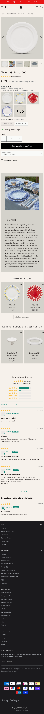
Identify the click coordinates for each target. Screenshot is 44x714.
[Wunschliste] (37, 7)
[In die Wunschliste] (20, 285)
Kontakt (3, 554)
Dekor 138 (12, 307)
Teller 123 (21, 14)
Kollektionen (5, 541)
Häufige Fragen (6, 557)
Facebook (4, 635)
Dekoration (4, 535)
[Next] (41, 38)
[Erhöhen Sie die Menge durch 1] (19, 139)
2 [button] (21, 491)
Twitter (3, 644)
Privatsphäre (5, 567)
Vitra (2, 622)
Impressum (4, 583)
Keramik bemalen (6, 602)
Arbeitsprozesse (6, 606)
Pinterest (4, 641)
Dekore (3, 544)
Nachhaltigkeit (5, 615)
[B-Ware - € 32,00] (22, 126)
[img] (5, 410)
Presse (3, 619)
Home (3, 14)
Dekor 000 (12, 358)
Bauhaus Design (6, 612)
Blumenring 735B (34, 353)
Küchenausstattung (7, 531)
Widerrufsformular (7, 564)
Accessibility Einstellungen (9, 577)
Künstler (4, 609)
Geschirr (3, 528)
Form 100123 (11, 14)
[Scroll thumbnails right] (41, 64)
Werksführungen (6, 599)
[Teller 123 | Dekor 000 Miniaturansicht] (4, 63)
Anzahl (3, 134)
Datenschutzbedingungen (8, 671)
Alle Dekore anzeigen (22, 317)
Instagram (4, 638)
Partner (3, 625)
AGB (2, 580)
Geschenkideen (6, 538)
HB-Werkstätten (6, 593)
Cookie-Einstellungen (8, 570)
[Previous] (3, 38)
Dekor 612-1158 (35, 307)
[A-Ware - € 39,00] (8, 126)
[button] (6, 76)
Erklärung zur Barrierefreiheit (10, 573)
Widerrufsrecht (5, 561)
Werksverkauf (5, 596)
